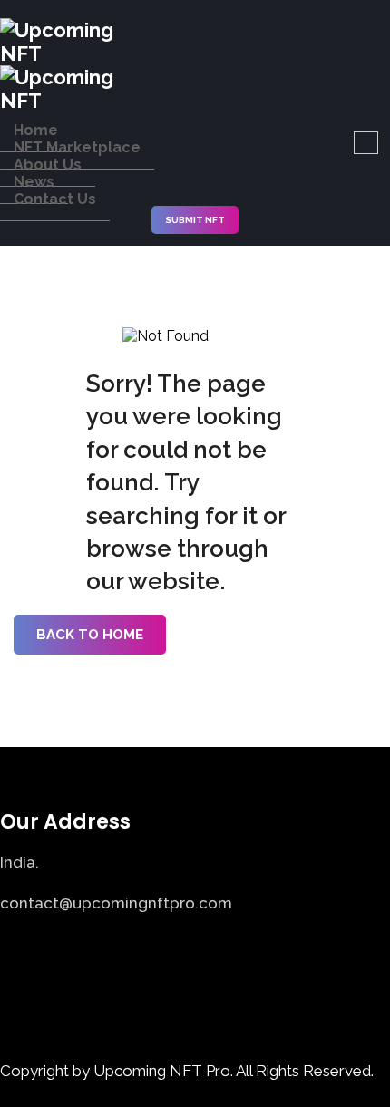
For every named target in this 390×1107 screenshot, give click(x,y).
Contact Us (55, 199)
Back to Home (89, 634)
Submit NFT (195, 220)
